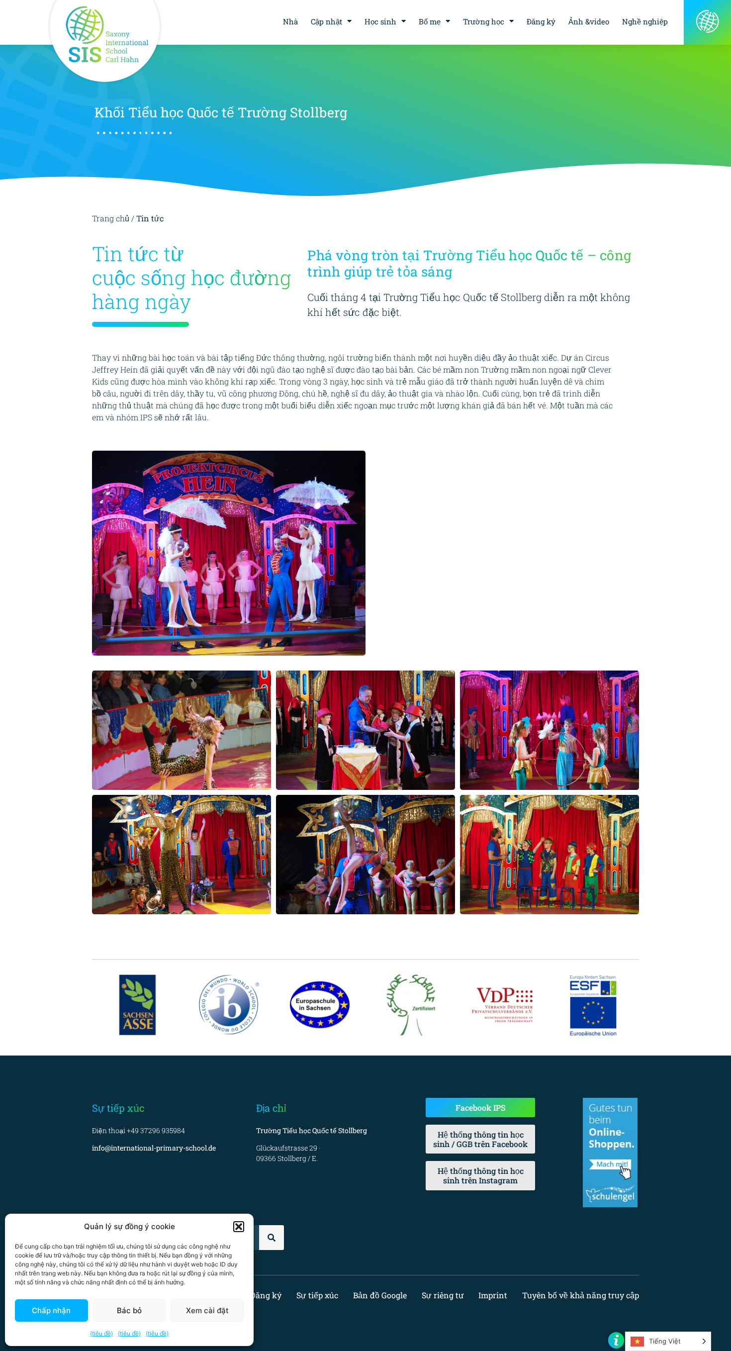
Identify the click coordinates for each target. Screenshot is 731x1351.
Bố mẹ (430, 21)
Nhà (290, 21)
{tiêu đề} (101, 1333)
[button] (239, 1227)
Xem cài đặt (207, 1310)
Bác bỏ (129, 1310)
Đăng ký (541, 21)
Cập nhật (326, 21)
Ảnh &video (588, 21)
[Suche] (271, 1237)
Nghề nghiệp (645, 21)
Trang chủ (110, 218)
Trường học (483, 21)
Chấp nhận (51, 1310)
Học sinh (380, 21)
